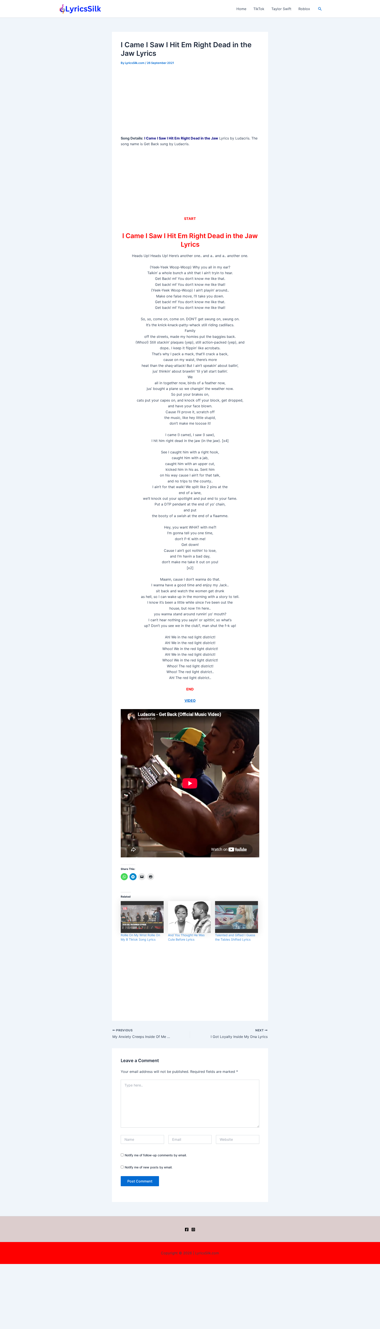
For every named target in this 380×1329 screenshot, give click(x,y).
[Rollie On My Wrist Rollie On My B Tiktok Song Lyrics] (142, 917)
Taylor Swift (281, 9)
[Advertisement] (190, 103)
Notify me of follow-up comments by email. (156, 1155)
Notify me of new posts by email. (148, 1167)
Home (241, 9)
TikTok (258, 9)
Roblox (304, 9)
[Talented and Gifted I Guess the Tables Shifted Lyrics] (236, 917)
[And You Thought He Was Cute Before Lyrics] (189, 917)
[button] (320, 9)
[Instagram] (193, 1229)
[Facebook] (187, 1229)
